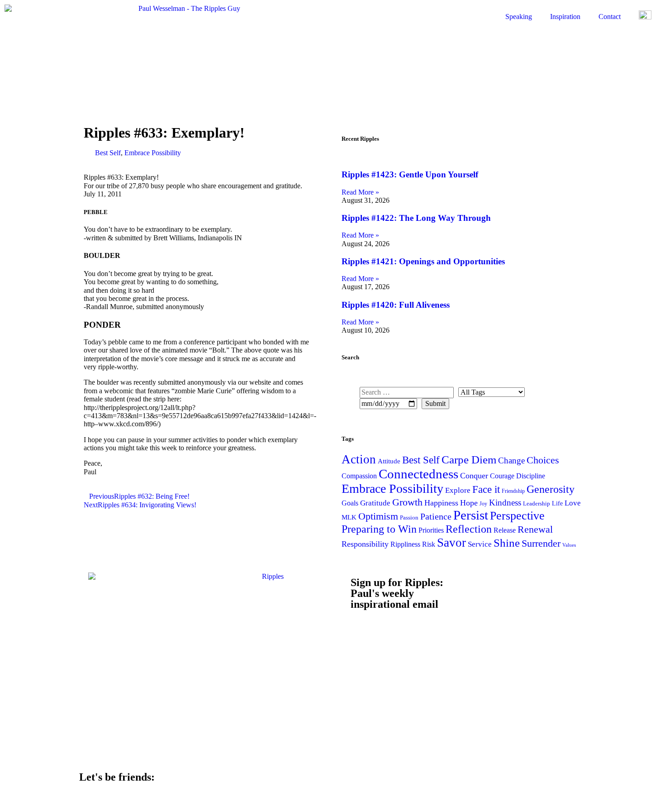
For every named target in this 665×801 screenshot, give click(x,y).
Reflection (469, 529)
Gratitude (375, 503)
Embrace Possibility (152, 153)
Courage (502, 476)
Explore (457, 490)
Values (569, 545)
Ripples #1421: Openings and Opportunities (423, 261)
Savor (451, 542)
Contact (609, 16)
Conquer (474, 475)
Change (511, 460)
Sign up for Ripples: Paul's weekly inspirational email (397, 593)
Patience (435, 516)
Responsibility (365, 543)
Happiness (441, 502)
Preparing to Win (379, 529)
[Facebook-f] (348, 783)
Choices (543, 460)
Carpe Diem (469, 459)
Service (480, 543)
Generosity (551, 489)
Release (505, 530)
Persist (470, 515)
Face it (486, 489)
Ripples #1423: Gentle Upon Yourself (410, 174)
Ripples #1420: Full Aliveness (396, 305)
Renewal (535, 529)
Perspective (517, 515)
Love (573, 503)
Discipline (530, 476)
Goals (350, 503)
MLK (349, 517)
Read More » (360, 192)
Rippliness (405, 544)
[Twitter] (535, 783)
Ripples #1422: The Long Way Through (416, 218)
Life (557, 503)
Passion (409, 517)
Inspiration (565, 16)
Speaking (518, 16)
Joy (483, 504)
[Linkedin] (410, 783)
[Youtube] (472, 783)
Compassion (359, 476)
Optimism (378, 516)
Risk (428, 544)
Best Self (108, 153)
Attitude (389, 461)
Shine (507, 542)
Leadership (536, 503)
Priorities (431, 530)
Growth (407, 502)
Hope (469, 502)
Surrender (541, 543)
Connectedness (418, 474)
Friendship (513, 491)
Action (359, 459)
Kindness (505, 502)
